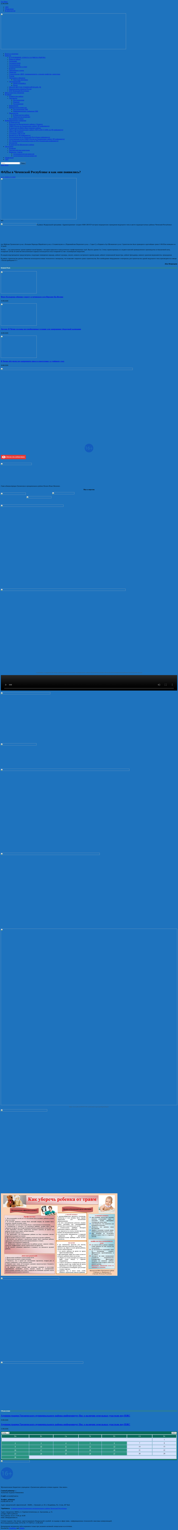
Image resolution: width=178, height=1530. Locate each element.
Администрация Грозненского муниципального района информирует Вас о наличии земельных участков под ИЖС (65, 1415)
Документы (13, 98)
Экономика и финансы (17, 78)
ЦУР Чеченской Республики (19, 91)
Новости (8, 55)
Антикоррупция (14, 63)
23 (15, 1453)
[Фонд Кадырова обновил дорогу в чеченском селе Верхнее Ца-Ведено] (19, 293)
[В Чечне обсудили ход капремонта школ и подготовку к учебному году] (19, 357)
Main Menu (4, 165)
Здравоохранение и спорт (18, 67)
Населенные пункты (16, 119)
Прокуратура (13, 113)
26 (90, 1453)
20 (114, 1450)
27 (114, 1453)
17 (41, 1450)
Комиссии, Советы (15, 152)
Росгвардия (13, 143)
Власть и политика (11, 54)
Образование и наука (16, 70)
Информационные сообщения (15, 120)
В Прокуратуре (14, 122)
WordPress (12, 1528)
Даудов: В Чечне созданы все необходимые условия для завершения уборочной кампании (41, 329)
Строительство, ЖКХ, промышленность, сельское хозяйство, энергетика (34, 74)
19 (90, 1450)
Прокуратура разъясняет (21, 117)
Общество (12, 72)
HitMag (21, 1528)
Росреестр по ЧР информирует (20, 135)
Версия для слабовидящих (15, 457)
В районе (8, 94)
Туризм (11, 76)
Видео (15, 85)
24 (41, 1453)
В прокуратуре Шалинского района (21, 145)
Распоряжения (18, 104)
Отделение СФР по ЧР (17, 133)
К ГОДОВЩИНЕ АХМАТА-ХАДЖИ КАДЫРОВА (27, 57)
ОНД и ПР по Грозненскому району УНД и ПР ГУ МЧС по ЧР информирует (36, 130)
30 (15, 1457)
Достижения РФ (14, 81)
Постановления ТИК (20, 109)
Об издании (9, 146)
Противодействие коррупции (19, 150)
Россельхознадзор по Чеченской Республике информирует (29, 137)
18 (66, 1450)
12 (90, 1446)
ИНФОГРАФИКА (19, 83)
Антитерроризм (14, 65)
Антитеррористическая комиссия (25, 156)
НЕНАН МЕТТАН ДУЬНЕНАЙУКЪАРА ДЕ (25, 87)
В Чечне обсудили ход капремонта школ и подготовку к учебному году (32, 361)
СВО (6, 7)
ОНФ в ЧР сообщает (16, 132)
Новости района (14, 59)
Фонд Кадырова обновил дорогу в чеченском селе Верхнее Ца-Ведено (32, 297)
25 (66, 1453)
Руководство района (16, 96)
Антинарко (13, 61)
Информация (13, 106)
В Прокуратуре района (21, 115)
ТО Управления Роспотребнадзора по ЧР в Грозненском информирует (34, 141)
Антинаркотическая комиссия (23, 154)
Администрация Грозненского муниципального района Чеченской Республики (39, 1508)
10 (41, 1446)
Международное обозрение (14, 93)
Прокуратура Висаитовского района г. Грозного (26, 124)
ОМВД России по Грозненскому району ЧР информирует (29, 126)
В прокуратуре (10, 11)
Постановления (18, 100)
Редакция (12, 148)
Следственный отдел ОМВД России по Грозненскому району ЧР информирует (37, 139)
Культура (12, 68)
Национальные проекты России (20, 89)
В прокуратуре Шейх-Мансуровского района (25, 128)
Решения (16, 102)
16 (15, 1450)
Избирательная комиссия (18, 107)
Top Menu (4, 2)
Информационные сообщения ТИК (25, 111)
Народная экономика (20, 80)
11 (66, 1446)
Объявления (9, 9)
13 (114, 1446)
